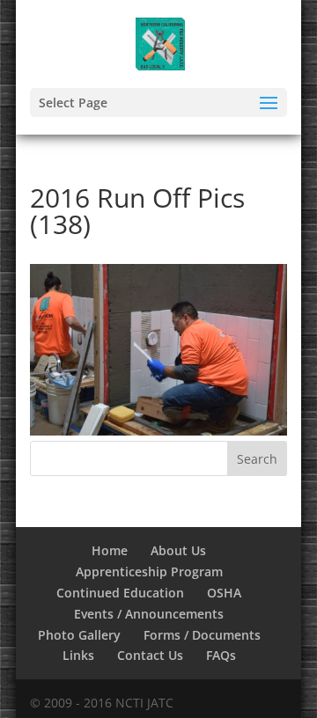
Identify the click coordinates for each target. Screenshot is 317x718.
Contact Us (150, 655)
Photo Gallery (79, 634)
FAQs (221, 655)
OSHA (224, 592)
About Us (178, 550)
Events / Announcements (149, 613)
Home (110, 550)
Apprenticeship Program (149, 571)
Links (78, 655)
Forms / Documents (202, 634)
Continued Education (120, 592)
